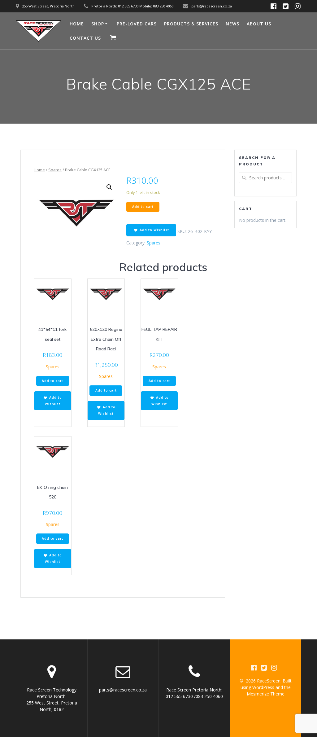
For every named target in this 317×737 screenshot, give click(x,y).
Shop (97, 24)
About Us (259, 24)
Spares (55, 170)
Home (39, 170)
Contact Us (85, 38)
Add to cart (143, 206)
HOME (77, 24)
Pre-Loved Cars (137, 24)
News (232, 24)
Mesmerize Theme (265, 694)
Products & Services (191, 24)
